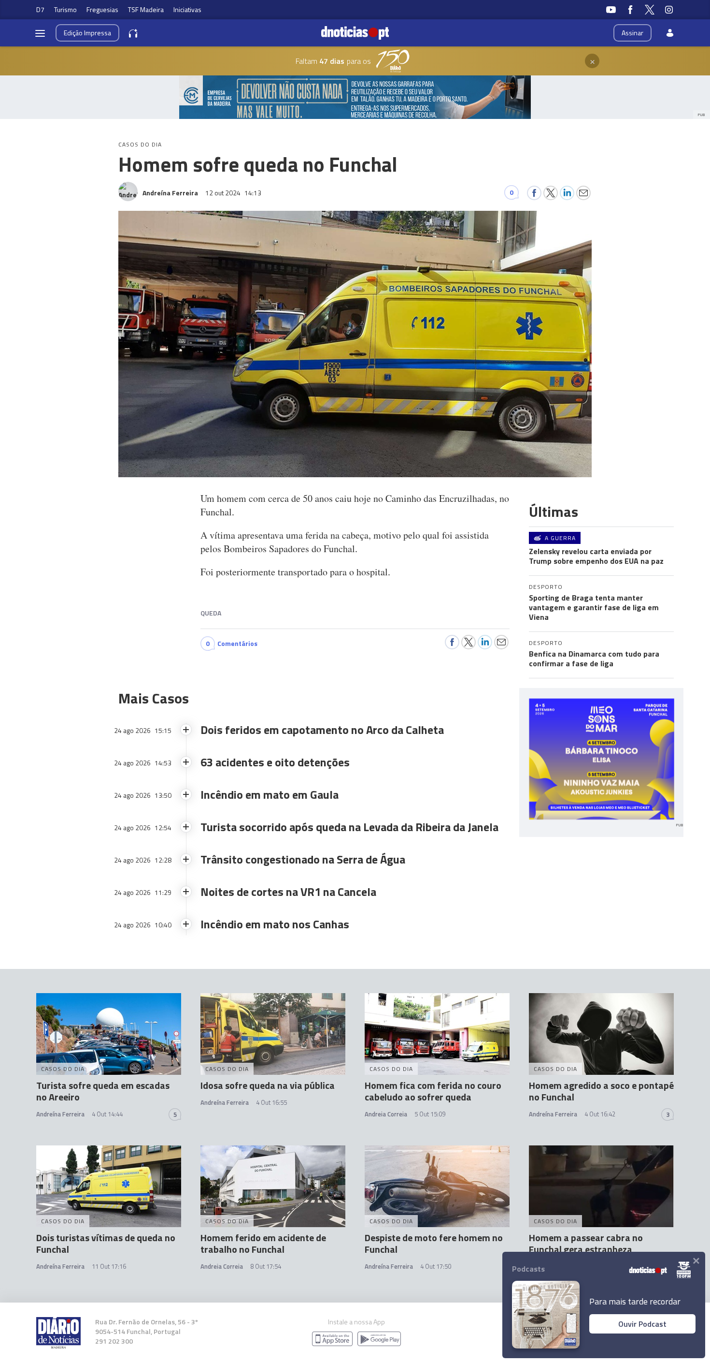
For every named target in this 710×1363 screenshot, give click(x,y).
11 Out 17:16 (109, 1266)
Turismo (65, 9)
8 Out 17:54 (265, 1266)
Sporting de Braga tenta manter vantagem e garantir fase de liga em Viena (594, 607)
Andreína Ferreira (60, 1114)
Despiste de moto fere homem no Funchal (434, 1243)
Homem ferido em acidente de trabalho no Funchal (263, 1243)
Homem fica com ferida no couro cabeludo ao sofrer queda (433, 1091)
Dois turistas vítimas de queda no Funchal (105, 1243)
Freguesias (102, 9)
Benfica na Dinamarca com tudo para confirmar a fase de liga (594, 658)
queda (210, 613)
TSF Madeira (146, 9)
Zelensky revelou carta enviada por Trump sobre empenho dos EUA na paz (596, 556)
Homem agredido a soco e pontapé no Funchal (601, 1091)
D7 (40, 9)
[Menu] (40, 33)
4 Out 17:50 (435, 1266)
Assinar (632, 33)
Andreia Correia (386, 1114)
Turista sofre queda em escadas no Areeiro (103, 1091)
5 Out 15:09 (429, 1114)
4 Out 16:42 (599, 1114)
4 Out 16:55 (271, 1102)
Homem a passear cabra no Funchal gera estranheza (586, 1243)
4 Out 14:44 (107, 1114)
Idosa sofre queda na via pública (267, 1085)
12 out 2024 (233, 193)
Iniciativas (187, 9)
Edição (87, 33)
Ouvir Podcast (642, 1324)
